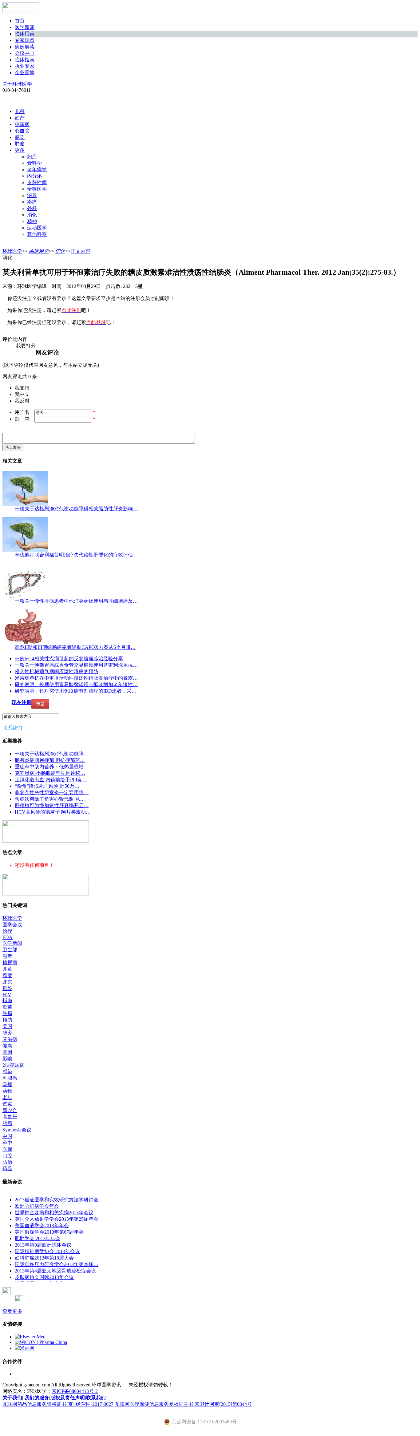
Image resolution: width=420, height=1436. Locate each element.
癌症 (7, 975)
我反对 (22, 400)
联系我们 (12, 727)
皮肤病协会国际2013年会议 (44, 1277)
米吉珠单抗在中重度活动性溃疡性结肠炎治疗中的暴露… (76, 678)
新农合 (9, 1110)
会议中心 (24, 53)
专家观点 (24, 40)
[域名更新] (45, 840)
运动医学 (37, 227)
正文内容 (80, 251)
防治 (7, 1162)
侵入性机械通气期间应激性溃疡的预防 (56, 671)
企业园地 (24, 72)
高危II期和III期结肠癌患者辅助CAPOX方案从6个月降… (75, 647)
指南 (7, 1000)
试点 (7, 1103)
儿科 (20, 111)
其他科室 (37, 234)
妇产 (20, 117)
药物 (7, 1091)
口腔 (7, 1155)
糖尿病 (22, 124)
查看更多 (12, 1311)
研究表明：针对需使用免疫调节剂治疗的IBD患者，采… (76, 691)
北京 (7, 982)
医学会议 (12, 924)
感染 (20, 137)
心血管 (22, 130)
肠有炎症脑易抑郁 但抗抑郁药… (50, 760)
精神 (32, 221)
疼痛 (32, 201)
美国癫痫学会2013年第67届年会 (49, 1232)
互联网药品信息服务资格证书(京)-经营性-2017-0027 (57, 1404)
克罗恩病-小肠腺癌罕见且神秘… (50, 773)
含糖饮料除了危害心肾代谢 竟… (50, 799)
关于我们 (12, 1397)
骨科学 (34, 163)
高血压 (9, 1116)
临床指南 (24, 59)
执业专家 (24, 66)
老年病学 (37, 169)
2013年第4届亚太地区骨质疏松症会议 (55, 1270)
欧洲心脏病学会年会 (37, 1206)
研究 (7, 1032)
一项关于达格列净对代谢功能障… (52, 753)
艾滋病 (9, 1039)
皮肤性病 (37, 182)
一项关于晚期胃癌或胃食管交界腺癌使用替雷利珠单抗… (76, 665)
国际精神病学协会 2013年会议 (47, 1251)
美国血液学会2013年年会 (42, 1225)
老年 (7, 1097)
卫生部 (9, 949)
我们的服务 (37, 1397)
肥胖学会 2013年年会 (37, 1238)
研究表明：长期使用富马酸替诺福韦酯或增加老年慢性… (76, 684)
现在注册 (21, 702)
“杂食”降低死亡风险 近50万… (47, 786)
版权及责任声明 (67, 1397)
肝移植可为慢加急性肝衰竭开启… (52, 805)
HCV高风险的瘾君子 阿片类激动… (53, 812)
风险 (7, 988)
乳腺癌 (9, 1078)
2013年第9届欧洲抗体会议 (43, 1245)
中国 (7, 1136)
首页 (20, 20)
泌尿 (32, 195)
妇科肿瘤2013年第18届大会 (44, 1257)
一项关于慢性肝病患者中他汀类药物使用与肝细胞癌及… (76, 601)
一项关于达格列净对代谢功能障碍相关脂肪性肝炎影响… (76, 508)
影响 (7, 1058)
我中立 (22, 394)
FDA (7, 937)
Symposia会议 (16, 1129)
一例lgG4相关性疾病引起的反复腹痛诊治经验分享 (69, 658)
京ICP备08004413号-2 (75, 1391)
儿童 (7, 969)
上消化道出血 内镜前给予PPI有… (51, 779)
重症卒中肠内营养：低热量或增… (52, 766)
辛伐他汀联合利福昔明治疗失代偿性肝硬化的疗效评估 (74, 554)
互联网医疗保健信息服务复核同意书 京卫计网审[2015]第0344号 (183, 1404)
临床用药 (24, 33)
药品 (7, 1168)
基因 (7, 1052)
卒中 (7, 1142)
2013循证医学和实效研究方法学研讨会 (56, 1199)
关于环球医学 (17, 84)
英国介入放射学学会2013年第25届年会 (56, 1219)
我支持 (22, 387)
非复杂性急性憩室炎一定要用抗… (52, 792)
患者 (7, 956)
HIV (6, 994)
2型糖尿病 (13, 1065)
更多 (20, 150)
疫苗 (7, 1006)
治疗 (7, 931)
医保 (7, 1149)
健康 (7, 1045)
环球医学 (12, 251)
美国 (7, 1026)
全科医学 (37, 189)
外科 (32, 208)
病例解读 (24, 46)
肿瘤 (20, 143)
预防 (7, 1019)
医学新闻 (24, 27)
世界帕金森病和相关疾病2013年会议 (54, 1212)
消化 (32, 214)
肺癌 (7, 1123)
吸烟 (7, 1084)
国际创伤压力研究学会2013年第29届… (56, 1264)
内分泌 (34, 176)
